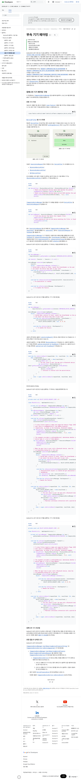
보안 (24, 736)
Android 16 (55, 731)
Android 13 (55, 738)
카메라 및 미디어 (36, 736)
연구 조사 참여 (74, 737)
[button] (10, 30)
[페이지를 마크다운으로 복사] (54, 35)
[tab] (30, 184)
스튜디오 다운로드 (65, 739)
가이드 (10, 10)
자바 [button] (36, 183)
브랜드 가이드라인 (43, 772)
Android (25, 730)
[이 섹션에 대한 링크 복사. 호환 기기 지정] (37, 102)
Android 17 (55, 728)
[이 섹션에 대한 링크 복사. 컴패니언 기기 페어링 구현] (48, 92)
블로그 (24, 744)
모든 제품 (25, 766)
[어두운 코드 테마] (73, 112)
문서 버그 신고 (74, 731)
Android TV (45, 742)
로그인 (77, 2)
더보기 (18, 2)
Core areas (14, 6)
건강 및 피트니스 (36, 733)
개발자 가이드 (65, 733)
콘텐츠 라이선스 (46, 688)
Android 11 (54, 743)
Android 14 (55, 736)
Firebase (25, 761)
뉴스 (24, 741)
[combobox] (38, 1)
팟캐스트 (25, 746)
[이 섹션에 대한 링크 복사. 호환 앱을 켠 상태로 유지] (43, 640)
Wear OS (44, 732)
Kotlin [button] (30, 183)
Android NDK (65, 742)
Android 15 (55, 733)
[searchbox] (10, 15)
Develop (5, 6)
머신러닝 (35, 731)
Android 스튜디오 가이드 (65, 730)
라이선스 (35, 772)
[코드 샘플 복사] (75, 112)
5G (33, 742)
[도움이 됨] (72, 29)
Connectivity (25, 6)
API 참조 (64, 736)
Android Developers (31, 29)
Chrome (25, 759)
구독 (63, 776)
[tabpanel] (51, 192)
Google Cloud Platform (29, 764)
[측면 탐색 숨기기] (19, 777)
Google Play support (74, 734)
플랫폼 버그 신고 (75, 728)
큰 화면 (44, 730)
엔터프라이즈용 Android (26, 733)
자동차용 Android (44, 739)
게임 (34, 728)
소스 (24, 739)
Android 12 (55, 741)
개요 (3, 10)
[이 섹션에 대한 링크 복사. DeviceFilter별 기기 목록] (46, 120)
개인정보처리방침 (36, 739)
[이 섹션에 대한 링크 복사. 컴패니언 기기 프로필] (41, 628)
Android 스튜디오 (68, 2)
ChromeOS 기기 (45, 735)
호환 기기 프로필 (42, 635)
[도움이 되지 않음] (74, 29)
